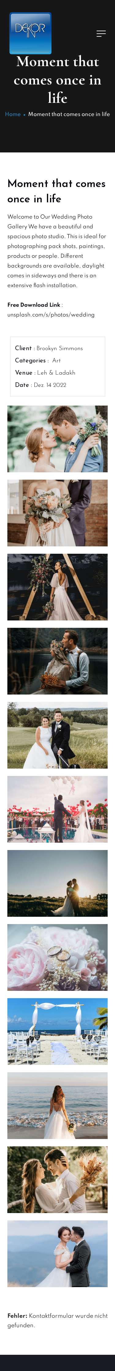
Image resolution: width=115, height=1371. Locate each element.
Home (13, 114)
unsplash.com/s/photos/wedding (51, 315)
